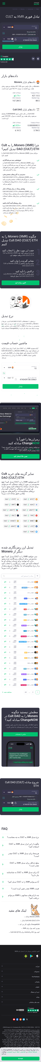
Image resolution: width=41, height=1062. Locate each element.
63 (26, 692)
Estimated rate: (32, 34)
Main (37, 9)
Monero (22, 9)
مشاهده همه (8, 692)
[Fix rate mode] (15, 39)
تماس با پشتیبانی (20, 734)
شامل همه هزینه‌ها (31, 31)
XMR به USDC (29, 668)
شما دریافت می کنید (32, 38)
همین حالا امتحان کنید (20, 456)
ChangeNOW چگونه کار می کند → (29, 924)
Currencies (30, 9)
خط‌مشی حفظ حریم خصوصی (16, 1052)
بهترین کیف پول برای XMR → (30, 928)
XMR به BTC (31, 582)
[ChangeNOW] (36, 3)
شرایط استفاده (32, 1052)
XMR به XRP (31, 647)
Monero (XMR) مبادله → (32, 917)
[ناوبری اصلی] (4, 3)
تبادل (20, 47)
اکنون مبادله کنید (20, 283)
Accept (20, 1058)
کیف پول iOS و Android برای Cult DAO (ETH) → (24, 932)
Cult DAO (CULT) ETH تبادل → (30, 920)
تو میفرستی (34, 26)
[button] (8, 27)
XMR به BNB (29, 658)
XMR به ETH (31, 593)
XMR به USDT (29, 609)
